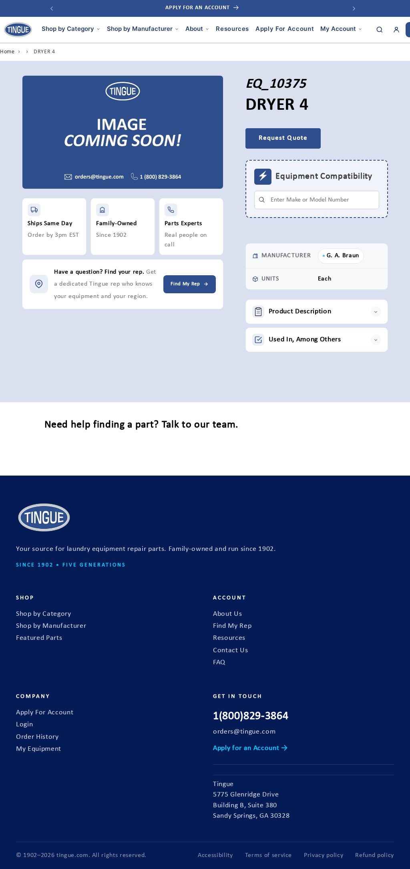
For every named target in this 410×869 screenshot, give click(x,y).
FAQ (219, 662)
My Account (338, 28)
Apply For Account (284, 28)
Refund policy (374, 855)
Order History (37, 737)
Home (7, 52)
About (194, 28)
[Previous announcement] (51, 8)
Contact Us (230, 650)
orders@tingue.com (244, 731)
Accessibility (215, 855)
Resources (232, 28)
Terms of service (268, 855)
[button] (317, 312)
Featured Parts (39, 638)
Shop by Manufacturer (140, 28)
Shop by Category (68, 28)
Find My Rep (232, 626)
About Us (227, 614)
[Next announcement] (354, 8)
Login (24, 724)
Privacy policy (323, 855)
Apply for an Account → (250, 748)
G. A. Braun (343, 255)
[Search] (379, 29)
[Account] (396, 29)
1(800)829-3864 (250, 716)
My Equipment (38, 749)
